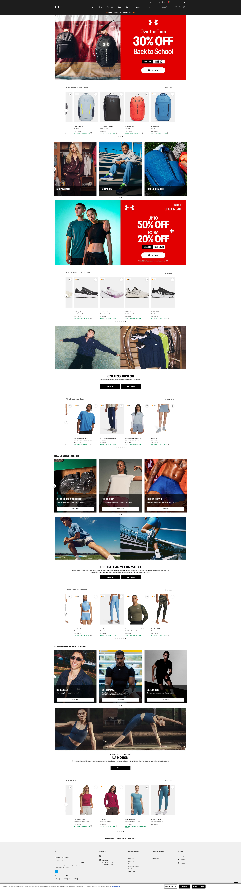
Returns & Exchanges (133, 866)
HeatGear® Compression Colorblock (136, 629)
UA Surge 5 (77, 312)
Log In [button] (184, 2)
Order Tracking (132, 869)
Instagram (183, 856)
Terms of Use (75, 865)
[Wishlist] (70, 94)
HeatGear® (77, 629)
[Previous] (66, 110)
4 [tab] (121, 322)
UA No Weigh (155, 126)
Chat (154, 2)
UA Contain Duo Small (106, 126)
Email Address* (60, 860)
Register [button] (178, 2)
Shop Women (131, 386)
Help (150, 2)
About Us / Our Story (157, 856)
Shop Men (109, 386)
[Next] (174, 110)
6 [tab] (125, 322)
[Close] (238, 886)
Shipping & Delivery (133, 863)
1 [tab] (119, 136)
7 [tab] (126, 448)
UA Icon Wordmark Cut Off (133, 438)
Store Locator (131, 871)
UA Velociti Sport (105, 312)
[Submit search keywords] (175, 7)
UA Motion (154, 438)
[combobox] (168, 7)
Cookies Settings (170, 886)
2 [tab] (120, 136)
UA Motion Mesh (130, 819)
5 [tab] (123, 322)
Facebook (183, 859)
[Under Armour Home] (57, 7)
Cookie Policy (116, 886)
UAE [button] (171, 2)
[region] (120, 886)
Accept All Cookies (198, 886)
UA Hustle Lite (129, 126)
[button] (101, 7)
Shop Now (120, 768)
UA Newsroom (156, 858)
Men (58, 857)
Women (67, 857)
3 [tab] (122, 136)
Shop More (168, 87)
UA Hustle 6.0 (78, 126)
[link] (92, 7)
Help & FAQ (131, 858)
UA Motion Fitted (79, 819)
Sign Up (82, 862)
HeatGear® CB (155, 629)
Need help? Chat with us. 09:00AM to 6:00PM (108, 863)
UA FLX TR (128, 312)
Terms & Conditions (133, 856)
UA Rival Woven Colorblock (108, 438)
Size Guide (131, 861)
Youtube (183, 863)
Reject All (184, 886)
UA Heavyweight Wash (81, 438)
